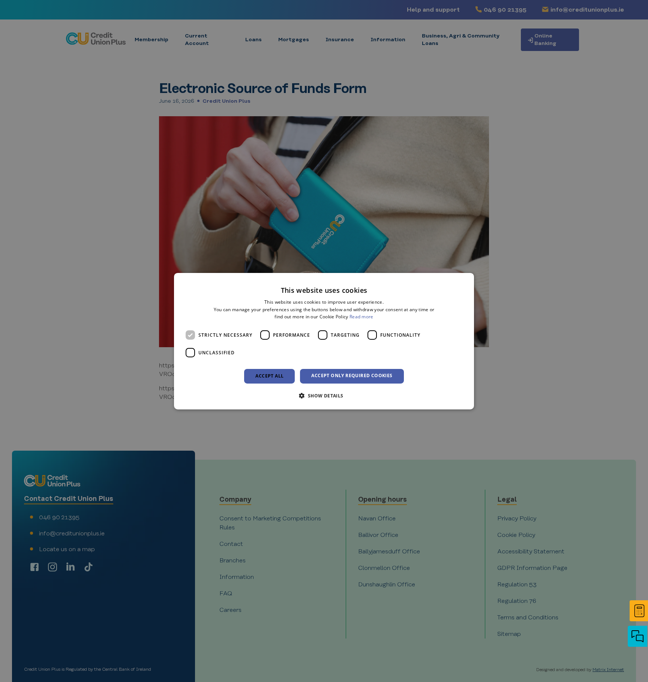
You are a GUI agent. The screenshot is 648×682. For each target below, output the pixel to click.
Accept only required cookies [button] (351, 375)
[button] (637, 637)
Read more (362, 316)
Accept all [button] (269, 376)
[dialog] (324, 341)
